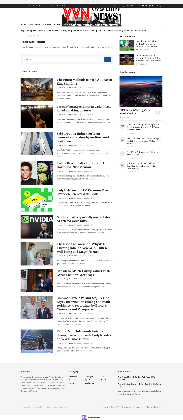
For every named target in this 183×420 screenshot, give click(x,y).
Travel (103, 377)
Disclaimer (40, 6)
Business (73, 377)
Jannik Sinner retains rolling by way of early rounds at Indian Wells (146, 44)
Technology (90, 383)
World (103, 380)
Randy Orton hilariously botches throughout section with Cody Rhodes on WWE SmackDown (84, 335)
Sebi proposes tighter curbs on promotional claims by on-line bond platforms (83, 137)
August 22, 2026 (82, 87)
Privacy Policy (51, 6)
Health (72, 383)
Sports (88, 380)
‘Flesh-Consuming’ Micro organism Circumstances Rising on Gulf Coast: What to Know (143, 127)
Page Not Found (33, 36)
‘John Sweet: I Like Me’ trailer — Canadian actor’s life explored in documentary (141, 166)
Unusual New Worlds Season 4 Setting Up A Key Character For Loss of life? (148, 58)
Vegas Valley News (66, 87)
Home (23, 6)
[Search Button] (107, 59)
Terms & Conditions (64, 6)
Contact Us (30, 6)
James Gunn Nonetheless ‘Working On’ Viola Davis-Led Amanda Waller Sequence (144, 141)
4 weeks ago (143, 64)
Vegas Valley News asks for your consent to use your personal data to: (54, 30)
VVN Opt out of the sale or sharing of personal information (118, 30)
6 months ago (144, 50)
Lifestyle (89, 377)
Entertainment (75, 380)
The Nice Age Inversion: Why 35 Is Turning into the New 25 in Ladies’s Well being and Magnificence (82, 247)
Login (160, 6)
